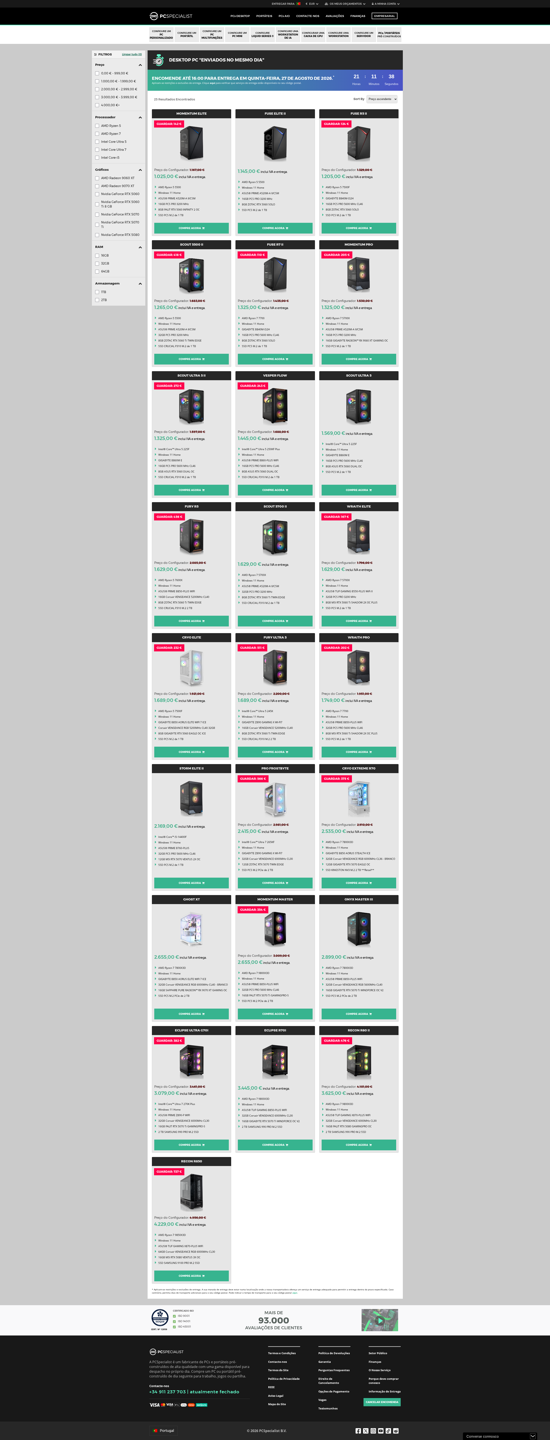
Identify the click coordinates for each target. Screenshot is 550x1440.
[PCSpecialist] (170, 16)
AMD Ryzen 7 (111, 134)
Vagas (322, 1400)
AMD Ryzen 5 (111, 126)
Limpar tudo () (132, 54)
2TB (104, 300)
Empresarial (384, 16)
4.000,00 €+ (110, 105)
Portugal (167, 1431)
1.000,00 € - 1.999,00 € (118, 81)
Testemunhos (328, 1408)
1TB (103, 292)
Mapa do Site (277, 1404)
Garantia (324, 1362)
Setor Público (378, 1353)
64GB (105, 271)
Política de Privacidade (284, 1379)
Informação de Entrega (385, 1391)
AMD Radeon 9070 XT (117, 186)
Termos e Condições (282, 1353)
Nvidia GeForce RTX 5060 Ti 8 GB (120, 204)
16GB (105, 255)
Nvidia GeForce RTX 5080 (120, 235)
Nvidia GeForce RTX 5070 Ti (120, 224)
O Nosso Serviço (380, 1370)
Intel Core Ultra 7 (113, 150)
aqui (212, 83)
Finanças (357, 16)
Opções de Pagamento (333, 1391)
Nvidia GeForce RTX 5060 (120, 194)
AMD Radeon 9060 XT (117, 178)
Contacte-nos (277, 1362)
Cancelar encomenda (382, 1402)
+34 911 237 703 (167, 1391)
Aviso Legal (275, 1396)
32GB (105, 263)
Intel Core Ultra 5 (114, 142)
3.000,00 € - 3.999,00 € (119, 97)
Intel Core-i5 (110, 158)
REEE (271, 1387)
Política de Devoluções (334, 1353)
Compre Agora (190, 228)
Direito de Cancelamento (328, 1381)
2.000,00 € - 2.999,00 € (119, 89)
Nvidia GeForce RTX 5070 (120, 214)
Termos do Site (278, 1370)
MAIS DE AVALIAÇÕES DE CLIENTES (273, 1320)
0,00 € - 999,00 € (114, 73)
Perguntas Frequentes (334, 1370)
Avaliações (335, 16)
